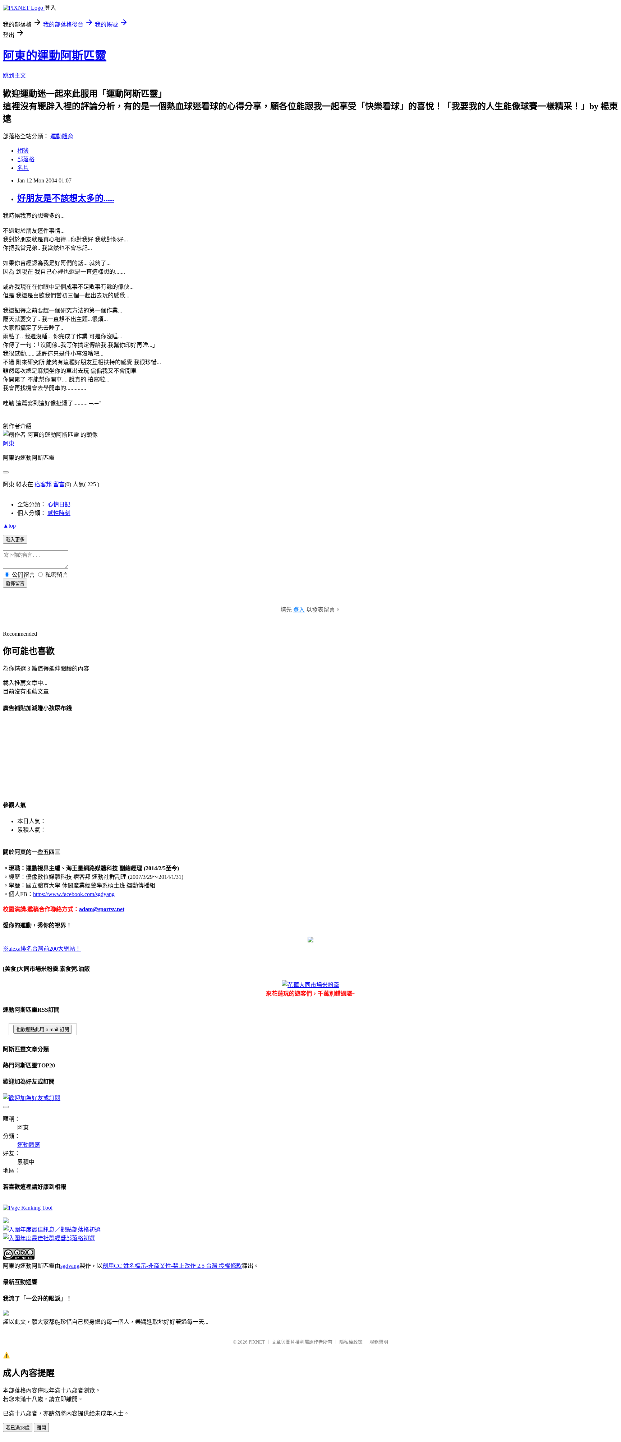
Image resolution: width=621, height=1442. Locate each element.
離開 (41, 1428)
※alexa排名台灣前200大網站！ (42, 949)
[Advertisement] (39, 755)
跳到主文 (14, 76)
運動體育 (61, 136)
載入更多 (15, 539)
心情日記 (58, 504)
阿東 (8, 443)
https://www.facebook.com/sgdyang (74, 894)
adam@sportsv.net (101, 909)
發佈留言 (15, 583)
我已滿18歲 (17, 1428)
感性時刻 (58, 513)
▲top (9, 526)
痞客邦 (43, 484)
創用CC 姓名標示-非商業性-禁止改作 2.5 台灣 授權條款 (172, 1266)
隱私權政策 (351, 1342)
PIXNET (257, 1342)
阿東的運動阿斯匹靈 (54, 55)
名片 (23, 168)
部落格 (25, 159)
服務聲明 (378, 1342)
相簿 (23, 151)
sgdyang (69, 1266)
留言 (59, 484)
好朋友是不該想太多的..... (65, 198)
